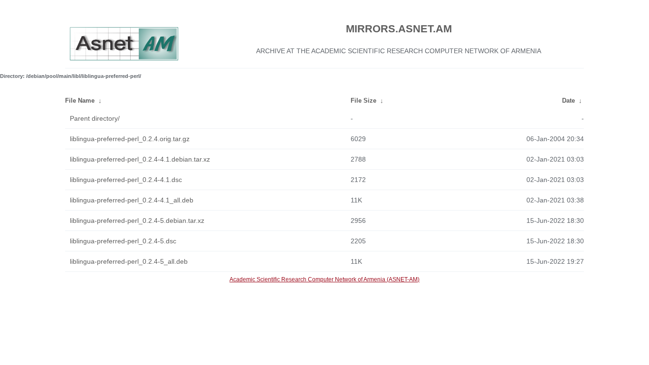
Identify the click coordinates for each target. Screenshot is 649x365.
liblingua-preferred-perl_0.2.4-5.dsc (123, 241)
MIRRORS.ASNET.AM (399, 29)
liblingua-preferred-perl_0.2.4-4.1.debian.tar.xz (140, 159)
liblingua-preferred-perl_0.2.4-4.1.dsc (126, 179)
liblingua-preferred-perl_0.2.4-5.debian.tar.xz (137, 220)
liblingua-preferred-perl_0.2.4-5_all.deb (129, 261)
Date (568, 100)
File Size (363, 100)
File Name (80, 100)
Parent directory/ (95, 118)
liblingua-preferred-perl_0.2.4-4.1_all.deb (131, 200)
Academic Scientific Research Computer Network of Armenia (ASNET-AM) (324, 279)
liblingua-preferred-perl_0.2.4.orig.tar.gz (130, 139)
